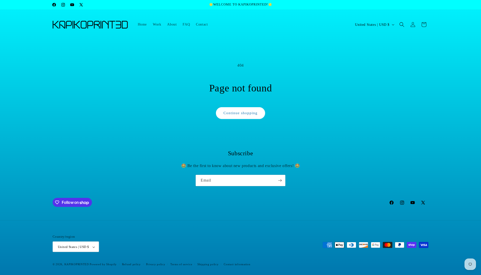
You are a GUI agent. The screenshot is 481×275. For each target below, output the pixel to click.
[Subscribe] (279, 180)
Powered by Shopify (103, 264)
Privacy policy (155, 264)
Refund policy (131, 264)
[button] (401, 24)
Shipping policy (208, 264)
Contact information (237, 264)
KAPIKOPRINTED (76, 264)
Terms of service (181, 264)
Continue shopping (240, 113)
